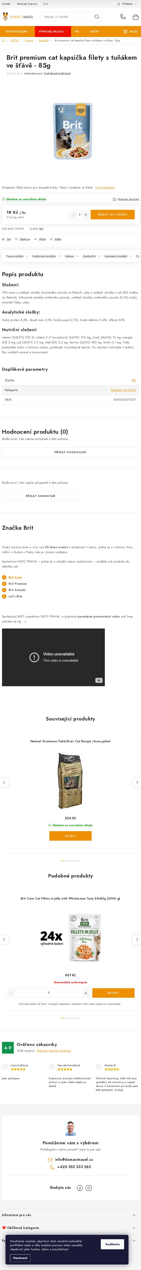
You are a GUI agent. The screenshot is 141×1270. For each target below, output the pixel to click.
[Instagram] (89, 1188)
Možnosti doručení (128, 199)
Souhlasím (112, 1244)
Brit (41, 229)
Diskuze (69, 256)
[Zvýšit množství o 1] (85, 214)
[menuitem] (18, 31)
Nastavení (20, 1258)
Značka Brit (89, 256)
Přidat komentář (40, 496)
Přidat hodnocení (70, 452)
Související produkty (116, 256)
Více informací (105, 187)
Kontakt (6, 4)
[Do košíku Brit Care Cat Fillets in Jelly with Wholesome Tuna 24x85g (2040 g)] (113, 993)
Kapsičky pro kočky (123, 390)
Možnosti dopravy (27, 4)
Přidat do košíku (113, 214)
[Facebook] (80, 1188)
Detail (70, 836)
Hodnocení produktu (44, 256)
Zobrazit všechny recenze (54, 1051)
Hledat (97, 17)
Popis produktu (15, 256)
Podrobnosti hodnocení (57, 73)
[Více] (130, 31)
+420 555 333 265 (123, 17)
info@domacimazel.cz (74, 1159)
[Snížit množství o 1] (73, 214)
